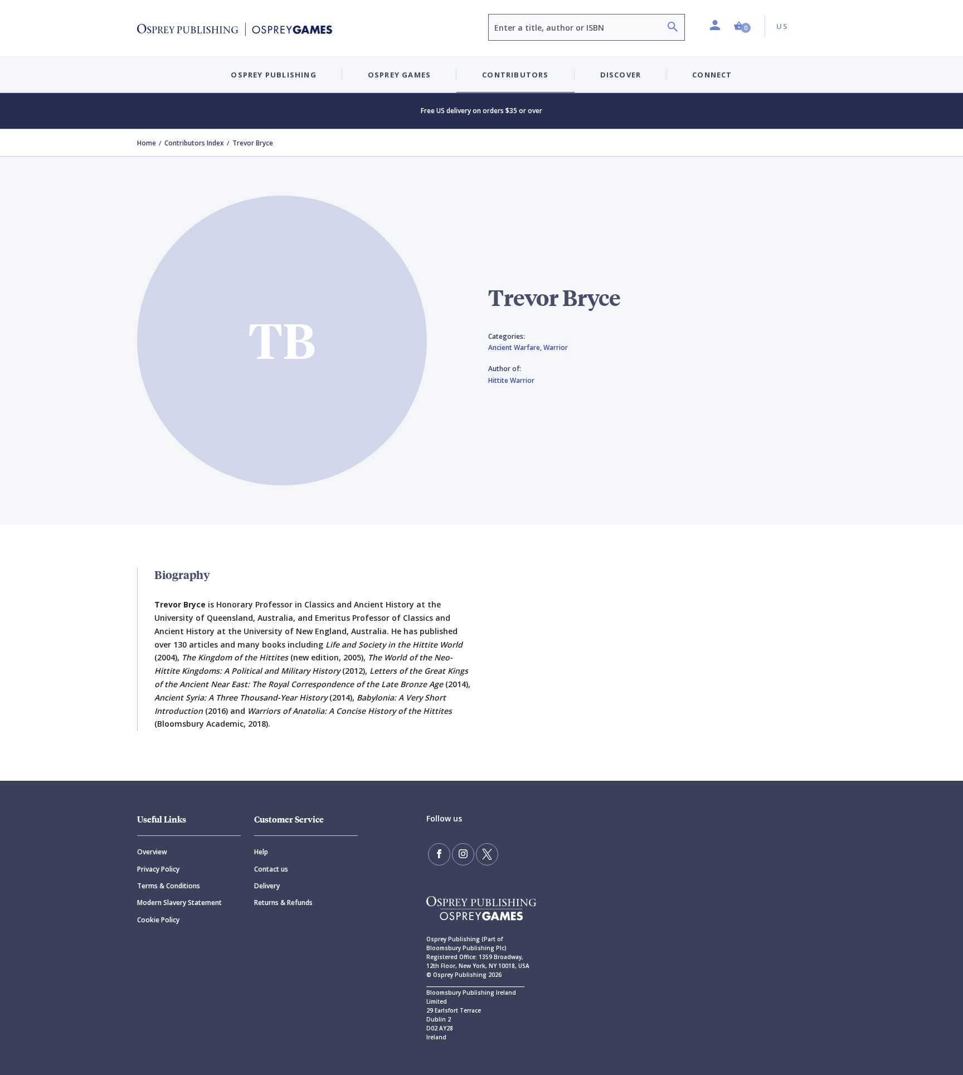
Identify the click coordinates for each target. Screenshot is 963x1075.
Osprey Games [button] (399, 75)
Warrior (555, 347)
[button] (742, 26)
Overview (152, 852)
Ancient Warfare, (515, 347)
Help (261, 852)
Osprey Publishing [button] (273, 75)
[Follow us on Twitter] (487, 854)
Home (146, 143)
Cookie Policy (158, 920)
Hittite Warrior (511, 380)
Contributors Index (194, 143)
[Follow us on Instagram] (463, 854)
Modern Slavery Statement (179, 902)
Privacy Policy (158, 869)
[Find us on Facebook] (439, 854)
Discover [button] (620, 75)
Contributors (515, 75)
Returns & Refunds (283, 902)
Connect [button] (712, 75)
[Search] (672, 28)
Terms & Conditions (168, 886)
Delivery (267, 886)
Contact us (271, 869)
